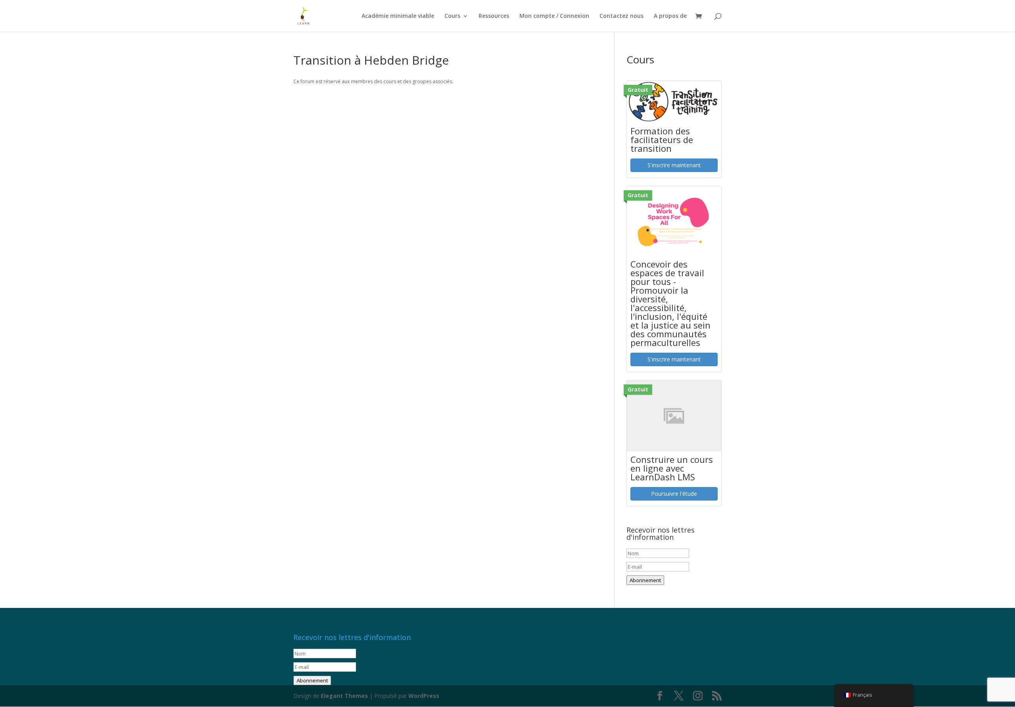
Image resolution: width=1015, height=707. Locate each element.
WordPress (423, 695)
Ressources (494, 16)
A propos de (670, 16)
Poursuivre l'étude (674, 493)
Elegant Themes (344, 695)
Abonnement (645, 580)
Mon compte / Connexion (554, 16)
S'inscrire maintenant (674, 165)
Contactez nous (621, 16)
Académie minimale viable (398, 16)
